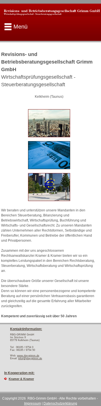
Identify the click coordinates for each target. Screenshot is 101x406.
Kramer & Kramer (21, 379)
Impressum (32, 403)
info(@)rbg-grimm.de (30, 358)
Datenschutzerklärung (60, 403)
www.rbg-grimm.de (28, 355)
